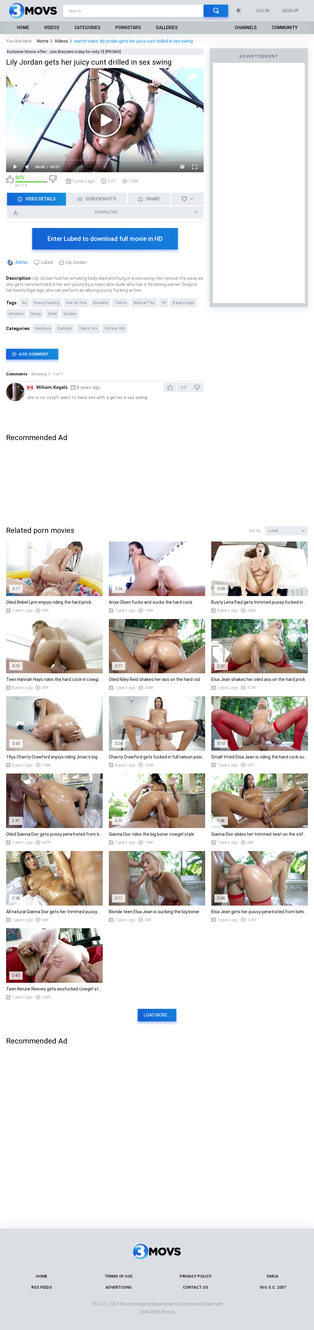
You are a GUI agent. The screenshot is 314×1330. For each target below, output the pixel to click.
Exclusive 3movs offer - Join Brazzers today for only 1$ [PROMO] (64, 51)
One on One (76, 303)
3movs (168, 1311)
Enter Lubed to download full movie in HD (105, 238)
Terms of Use (118, 1276)
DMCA (272, 1276)
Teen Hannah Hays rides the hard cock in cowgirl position (54, 679)
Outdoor (64, 328)
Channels (246, 27)
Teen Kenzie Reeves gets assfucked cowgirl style (54, 988)
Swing (35, 314)
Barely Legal (183, 303)
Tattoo (121, 303)
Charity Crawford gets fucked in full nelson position (157, 756)
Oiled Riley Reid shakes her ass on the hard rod (154, 679)
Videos (51, 27)
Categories (87, 27)
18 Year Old (114, 328)
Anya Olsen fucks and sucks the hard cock (150, 602)
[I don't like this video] (53, 181)
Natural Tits (144, 303)
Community (284, 27)
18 (164, 303)
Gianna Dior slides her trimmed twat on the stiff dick (259, 834)
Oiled (52, 314)
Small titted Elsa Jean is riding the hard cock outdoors (259, 756)
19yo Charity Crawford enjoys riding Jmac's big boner (54, 756)
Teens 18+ (88, 328)
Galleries (167, 27)
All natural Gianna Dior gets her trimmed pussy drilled (54, 911)
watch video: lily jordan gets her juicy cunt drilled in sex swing (133, 41)
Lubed (47, 262)
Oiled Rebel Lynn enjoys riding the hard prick (48, 602)
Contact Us (195, 1287)
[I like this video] (10, 181)
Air (24, 303)
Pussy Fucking (46, 303)
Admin (21, 262)
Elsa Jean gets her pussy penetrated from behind (259, 911)
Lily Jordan (76, 262)
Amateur (16, 314)
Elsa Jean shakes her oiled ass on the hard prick (258, 679)
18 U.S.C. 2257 (272, 1287)
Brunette (100, 303)
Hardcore (43, 328)
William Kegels (51, 387)
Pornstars (128, 27)
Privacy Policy (196, 1276)
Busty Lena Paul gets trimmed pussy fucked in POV (259, 602)
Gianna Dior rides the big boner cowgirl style (151, 834)
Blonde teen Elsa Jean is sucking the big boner (154, 911)
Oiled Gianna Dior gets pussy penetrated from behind (54, 834)
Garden (69, 314)
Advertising (118, 1287)
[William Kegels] (15, 392)
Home (23, 27)
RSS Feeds (41, 1287)
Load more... (157, 1015)
